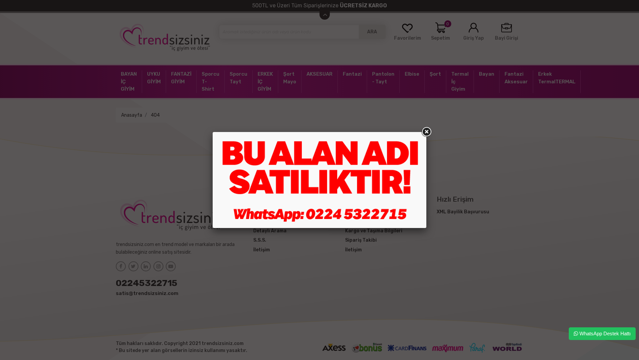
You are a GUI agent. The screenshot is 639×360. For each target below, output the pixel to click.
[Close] (426, 132)
